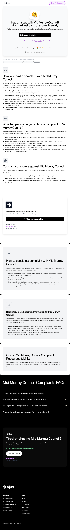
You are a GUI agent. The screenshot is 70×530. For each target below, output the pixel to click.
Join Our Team (25, 504)
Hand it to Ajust (13, 453)
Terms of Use (25, 510)
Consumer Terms (26, 513)
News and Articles (7, 510)
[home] (7, 3)
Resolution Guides (7, 507)
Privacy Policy (25, 507)
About (23, 498)
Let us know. (37, 62)
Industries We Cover (8, 501)
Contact (24, 501)
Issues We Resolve (8, 498)
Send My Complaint (57, 3)
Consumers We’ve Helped (9, 504)
